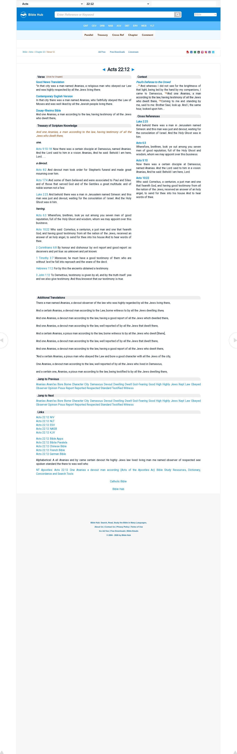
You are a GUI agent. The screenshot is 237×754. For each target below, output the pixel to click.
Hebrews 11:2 (44, 268)
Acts (31, 52)
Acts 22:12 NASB (46, 428)
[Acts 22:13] (232, 348)
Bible (25, 52)
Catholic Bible (118, 481)
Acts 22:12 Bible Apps (49, 438)
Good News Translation (50, 82)
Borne (67, 384)
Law (187, 384)
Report (70, 388)
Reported (80, 388)
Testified (117, 388)
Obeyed (196, 384)
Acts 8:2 (41, 169)
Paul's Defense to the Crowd (153, 82)
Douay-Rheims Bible (48, 110)
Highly (166, 384)
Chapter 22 (40, 52)
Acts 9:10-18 (44, 149)
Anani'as (51, 384)
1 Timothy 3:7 (44, 258)
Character (77, 384)
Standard (106, 388)
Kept (181, 384)
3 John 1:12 (43, 275)
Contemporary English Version (54, 96)
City (86, 384)
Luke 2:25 (42, 194)
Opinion (52, 388)
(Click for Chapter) (54, 77)
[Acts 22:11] (4, 348)
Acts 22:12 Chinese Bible (51, 446)
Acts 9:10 (142, 160)
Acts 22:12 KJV (45, 432)
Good (152, 384)
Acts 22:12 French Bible (50, 450)
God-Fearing (140, 384)
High (159, 384)
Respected (93, 388)
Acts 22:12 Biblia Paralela (51, 442)
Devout (108, 384)
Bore (60, 384)
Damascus (96, 384)
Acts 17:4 (42, 180)
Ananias (41, 384)
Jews (174, 384)
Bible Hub (118, 489)
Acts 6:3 (41, 215)
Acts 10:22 (42, 229)
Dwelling (118, 384)
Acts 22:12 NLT (45, 421)
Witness (129, 388)
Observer (41, 388)
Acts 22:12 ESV (45, 425)
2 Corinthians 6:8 (46, 247)
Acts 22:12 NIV (45, 417)
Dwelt (128, 384)
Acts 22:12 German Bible (51, 454)
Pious (61, 388)
